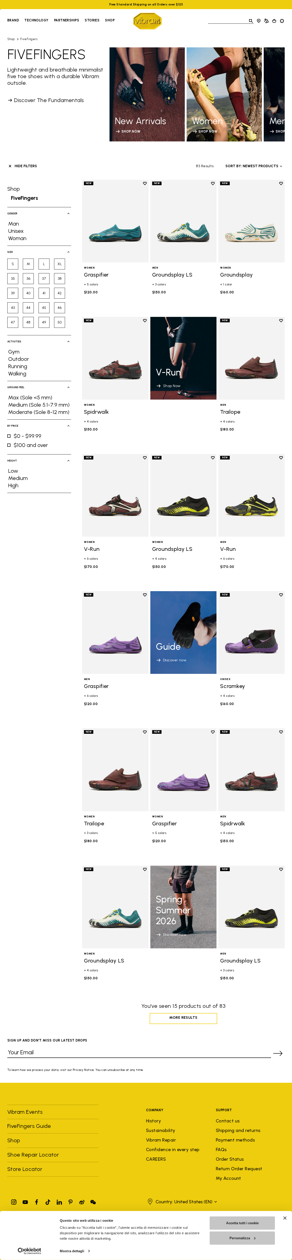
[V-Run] (115, 495)
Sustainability (160, 1130)
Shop (110, 20)
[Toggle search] (251, 21)
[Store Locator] (258, 21)
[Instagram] (14, 1201)
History (153, 1121)
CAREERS (156, 1159)
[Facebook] (36, 1201)
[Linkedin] (59, 1201)
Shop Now (172, 386)
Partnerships (66, 20)
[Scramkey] (251, 632)
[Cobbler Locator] (266, 21)
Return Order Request (239, 1168)
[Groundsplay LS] (183, 221)
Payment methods (235, 1140)
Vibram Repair (161, 1140)
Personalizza (239, 1238)
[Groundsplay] (251, 221)
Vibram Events (24, 1112)
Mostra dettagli (72, 1251)
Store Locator (24, 1169)
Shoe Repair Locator (33, 1154)
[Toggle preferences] (282, 21)
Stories (92, 20)
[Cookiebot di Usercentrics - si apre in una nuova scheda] (30, 1251)
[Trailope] (251, 358)
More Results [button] (183, 1017)
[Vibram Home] (147, 21)
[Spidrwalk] (115, 358)
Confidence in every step (173, 1149)
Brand (13, 20)
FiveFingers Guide (29, 1126)
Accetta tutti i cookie (242, 1223)
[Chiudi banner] (285, 1218)
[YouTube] (25, 1201)
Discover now (175, 660)
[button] (181, 1201)
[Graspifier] (115, 221)
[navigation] (61, 21)
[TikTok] (48, 1201)
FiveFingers (28, 39)
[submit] (278, 1053)
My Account (228, 1178)
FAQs (221, 1149)
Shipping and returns (238, 1130)
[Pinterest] (70, 1201)
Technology (36, 20)
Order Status (230, 1159)
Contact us (228, 1121)
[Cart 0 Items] (274, 21)
